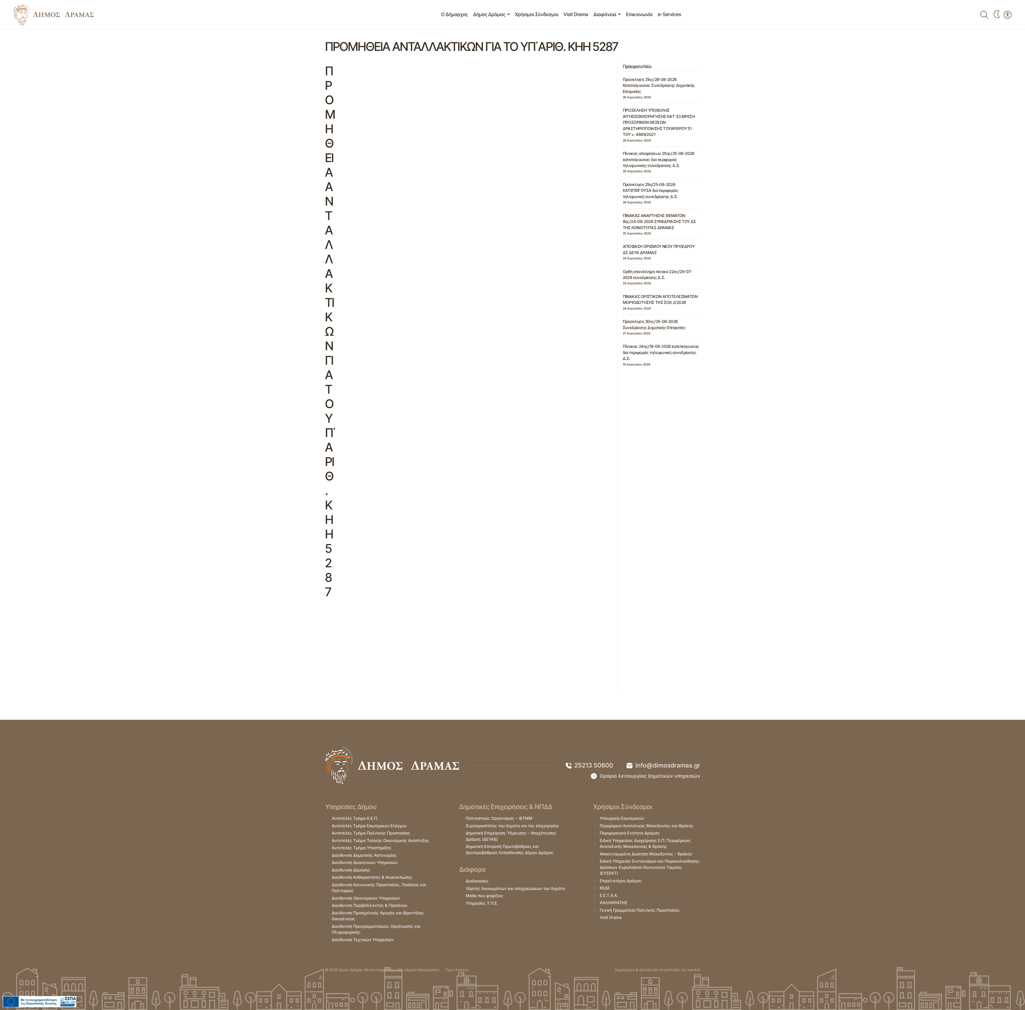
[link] (53, 14)
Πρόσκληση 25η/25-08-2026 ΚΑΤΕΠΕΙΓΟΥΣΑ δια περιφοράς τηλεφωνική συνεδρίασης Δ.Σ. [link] (650, 190)
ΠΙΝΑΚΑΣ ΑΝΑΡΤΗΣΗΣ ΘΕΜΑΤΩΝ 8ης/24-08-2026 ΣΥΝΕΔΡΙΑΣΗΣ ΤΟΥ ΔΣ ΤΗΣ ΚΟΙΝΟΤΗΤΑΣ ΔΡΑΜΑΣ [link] (659, 221)
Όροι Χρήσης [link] (457, 969)
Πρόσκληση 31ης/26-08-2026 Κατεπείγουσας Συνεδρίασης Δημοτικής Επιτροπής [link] (659, 85)
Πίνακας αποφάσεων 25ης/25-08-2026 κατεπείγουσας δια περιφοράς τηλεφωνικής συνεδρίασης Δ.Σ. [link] (658, 159)
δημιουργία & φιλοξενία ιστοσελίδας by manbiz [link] (657, 969)
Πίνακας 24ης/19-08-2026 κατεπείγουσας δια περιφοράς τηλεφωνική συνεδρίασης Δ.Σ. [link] (661, 352)
